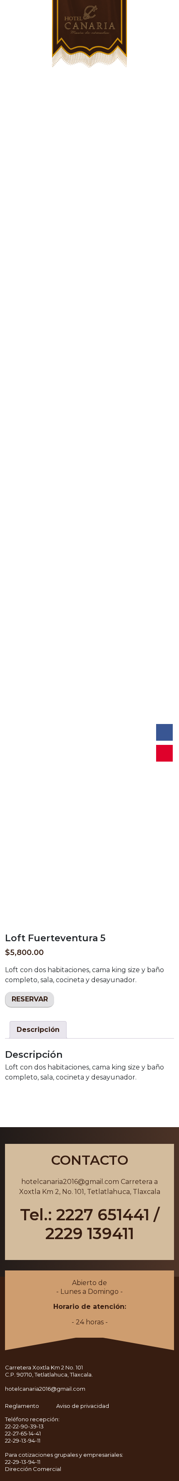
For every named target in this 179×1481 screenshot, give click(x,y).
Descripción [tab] (38, 1030)
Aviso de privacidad (82, 1405)
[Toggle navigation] (8, 17)
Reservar (30, 999)
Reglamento (22, 1405)
